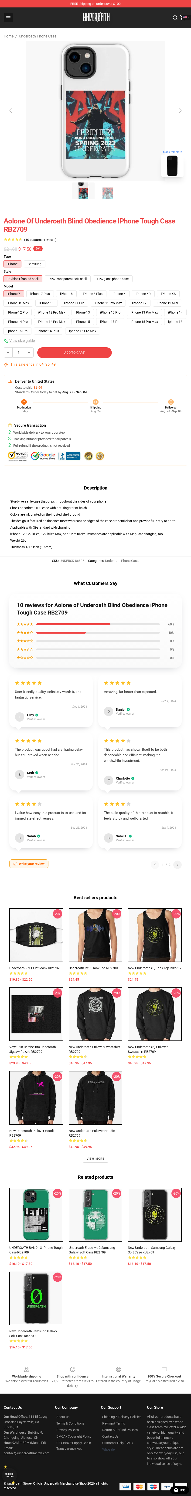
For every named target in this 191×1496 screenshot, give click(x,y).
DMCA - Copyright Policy (73, 1436)
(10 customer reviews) (40, 240)
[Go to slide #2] (107, 190)
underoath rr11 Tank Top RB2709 (93, 968)
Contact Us (110, 1436)
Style (7, 271)
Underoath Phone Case (37, 36)
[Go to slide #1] (83, 190)
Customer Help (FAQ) (117, 1443)
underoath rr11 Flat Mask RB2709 (34, 968)
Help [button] (182, 1490)
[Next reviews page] (177, 865)
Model (8, 286)
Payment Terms (113, 1423)
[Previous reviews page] (155, 865)
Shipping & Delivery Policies (121, 1417)
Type (7, 256)
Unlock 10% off (9, 1475)
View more (96, 1158)
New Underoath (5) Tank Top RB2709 (154, 968)
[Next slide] (180, 111)
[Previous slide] (11, 111)
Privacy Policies (67, 1430)
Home (9, 36)
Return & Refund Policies (120, 1430)
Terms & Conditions (70, 1423)
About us (62, 1417)
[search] (175, 17)
